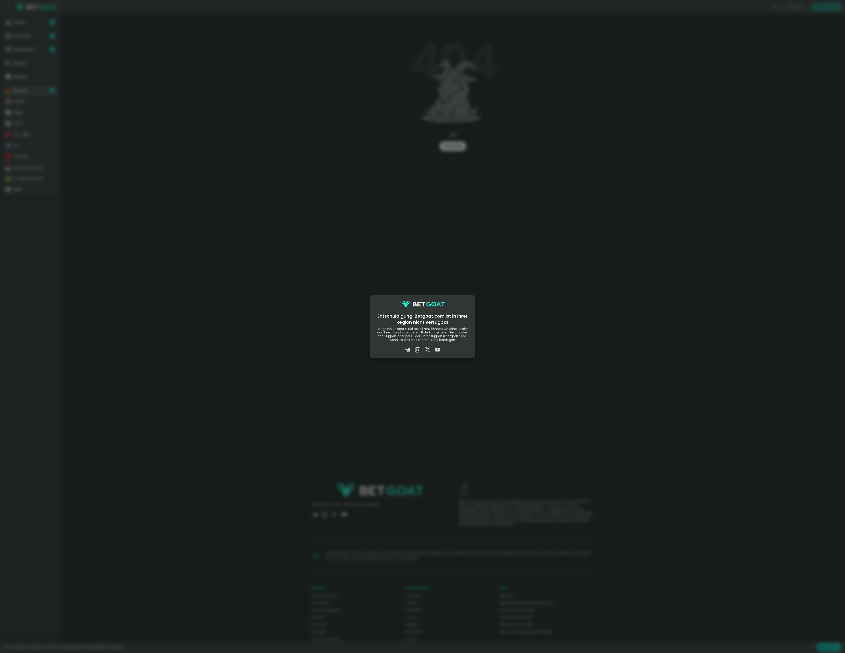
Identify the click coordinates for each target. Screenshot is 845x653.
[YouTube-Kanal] (437, 349)
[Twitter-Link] (427, 349)
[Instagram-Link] (417, 349)
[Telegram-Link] (407, 349)
